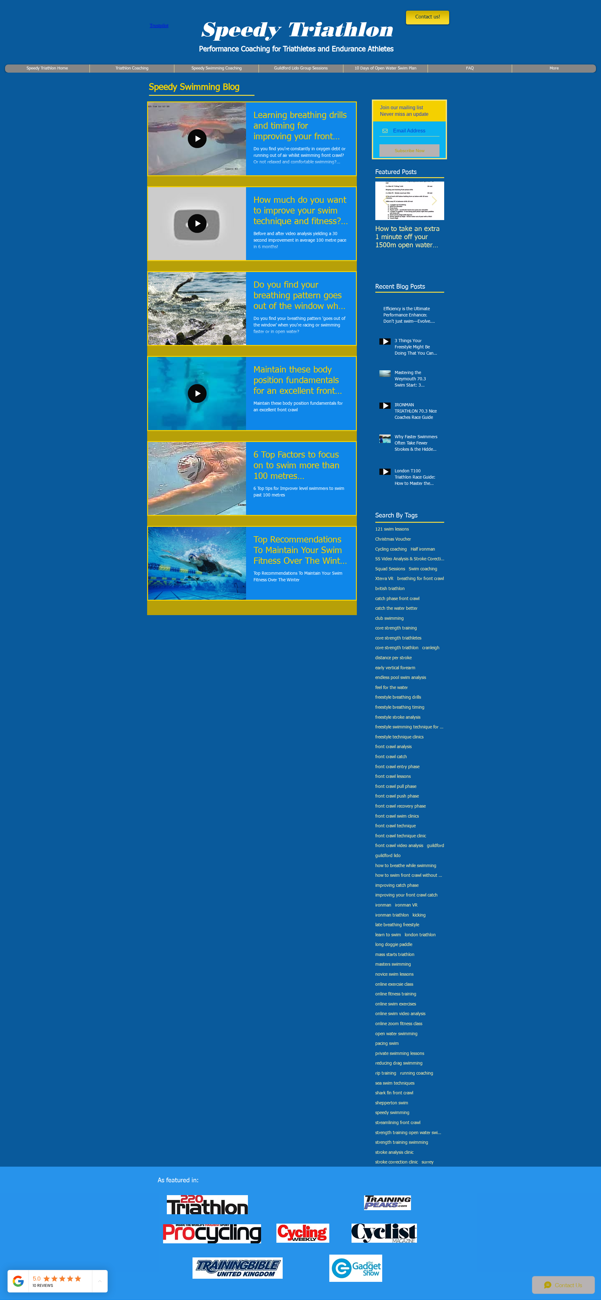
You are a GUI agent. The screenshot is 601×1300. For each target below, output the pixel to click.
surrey (428, 1162)
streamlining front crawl (397, 1123)
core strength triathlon (397, 648)
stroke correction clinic (396, 1162)
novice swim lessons (394, 974)
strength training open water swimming (409, 1133)
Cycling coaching (391, 549)
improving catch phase (397, 885)
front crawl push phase (397, 796)
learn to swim (388, 935)
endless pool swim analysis (400, 678)
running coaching (416, 1073)
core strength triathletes (398, 638)
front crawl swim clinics (397, 816)
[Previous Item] (385, 201)
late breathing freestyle (397, 925)
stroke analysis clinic (394, 1152)
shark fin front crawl (394, 1093)
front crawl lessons (393, 776)
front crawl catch (391, 757)
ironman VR (406, 905)
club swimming (389, 618)
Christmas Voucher (393, 539)
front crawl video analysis (399, 846)
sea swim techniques (394, 1083)
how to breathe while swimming (405, 866)
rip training (385, 1073)
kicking (419, 915)
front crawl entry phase (397, 767)
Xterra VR (384, 579)
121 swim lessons (392, 529)
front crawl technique (395, 826)
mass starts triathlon (394, 955)
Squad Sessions (390, 569)
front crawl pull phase (395, 786)
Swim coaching (423, 569)
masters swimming (393, 964)
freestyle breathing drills (398, 697)
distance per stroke (393, 658)
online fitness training (395, 994)
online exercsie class (394, 984)
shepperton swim (391, 1103)
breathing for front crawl (420, 579)
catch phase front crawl (397, 599)
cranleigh (430, 648)
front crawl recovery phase (400, 806)
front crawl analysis (393, 747)
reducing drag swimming (399, 1063)
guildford (435, 846)
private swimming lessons (399, 1053)
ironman (383, 905)
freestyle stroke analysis (397, 717)
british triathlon (390, 589)
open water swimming (396, 1034)
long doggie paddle (393, 945)
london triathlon (420, 935)
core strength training (396, 628)
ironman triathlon (392, 915)
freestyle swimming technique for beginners (409, 727)
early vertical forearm (395, 668)
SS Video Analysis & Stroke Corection (409, 559)
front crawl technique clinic (400, 836)
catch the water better (396, 608)
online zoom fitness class (398, 1024)
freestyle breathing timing (399, 707)
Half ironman (423, 549)
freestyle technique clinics (399, 737)
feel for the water (391, 688)
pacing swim (387, 1043)
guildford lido (388, 856)
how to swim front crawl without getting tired (409, 875)
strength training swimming (401, 1142)
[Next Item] (434, 201)
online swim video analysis (400, 1014)
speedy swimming (392, 1113)
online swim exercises (395, 1004)
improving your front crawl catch (406, 895)
